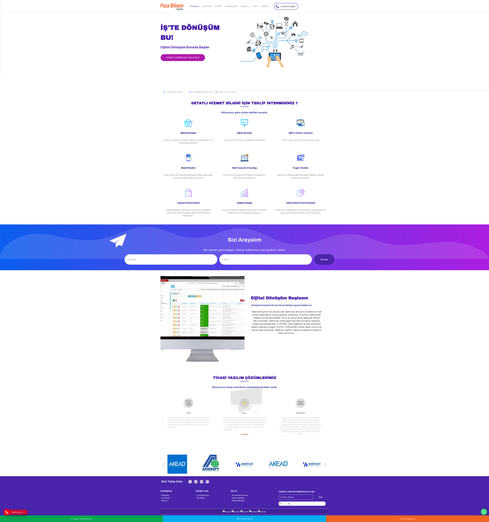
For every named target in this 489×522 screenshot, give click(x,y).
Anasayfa (165, 495)
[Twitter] (201, 481)
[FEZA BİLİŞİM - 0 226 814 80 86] (172, 7)
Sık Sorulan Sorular (240, 495)
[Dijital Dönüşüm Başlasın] (244, 319)
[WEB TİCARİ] (278, 465)
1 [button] (241, 434)
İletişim (164, 500)
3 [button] (245, 434)
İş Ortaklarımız (202, 495)
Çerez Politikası (238, 498)
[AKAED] (244, 465)
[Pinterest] (207, 481)
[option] (244, 41)
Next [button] (326, 465)
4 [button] (247, 434)
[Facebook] (196, 481)
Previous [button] (163, 465)
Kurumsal (165, 498)
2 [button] (243, 434)
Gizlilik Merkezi (238, 500)
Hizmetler (200, 498)
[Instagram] (190, 481)
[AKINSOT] (311, 465)
